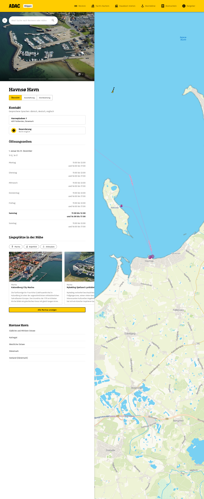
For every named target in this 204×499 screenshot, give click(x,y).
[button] (53, 20)
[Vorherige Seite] (4, 20)
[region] (102, 249)
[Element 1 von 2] (27, 79)
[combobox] (33, 20)
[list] (47, 344)
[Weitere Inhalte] (88, 278)
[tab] (15, 97)
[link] (47, 330)
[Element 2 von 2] (66, 79)
